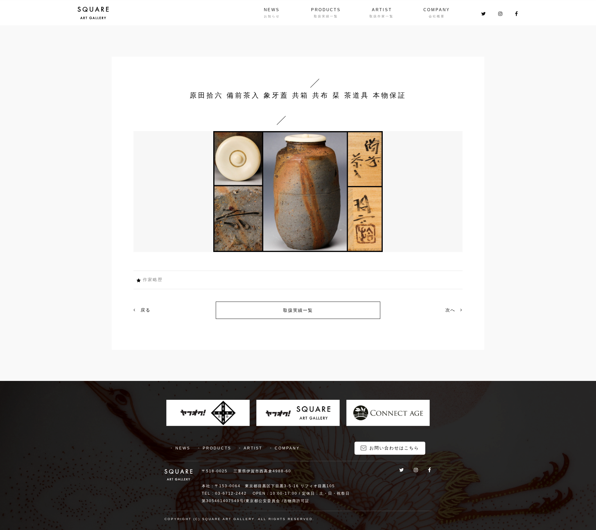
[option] (298, 191)
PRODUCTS (326, 9)
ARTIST (382, 9)
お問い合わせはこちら (394, 447)
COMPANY (436, 9)
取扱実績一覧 (298, 310)
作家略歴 (153, 279)
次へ (451, 309)
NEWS (272, 9)
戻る (145, 309)
